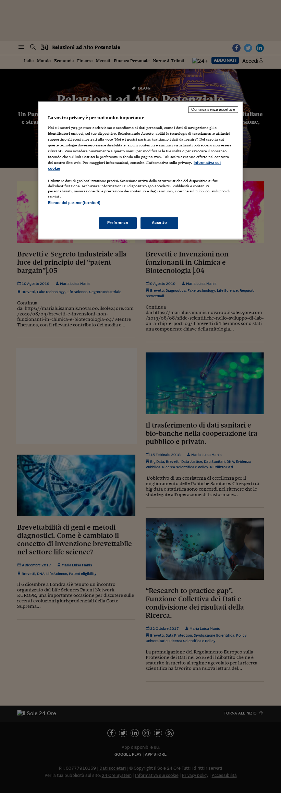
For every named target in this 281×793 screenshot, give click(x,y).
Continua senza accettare (213, 109)
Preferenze (118, 223)
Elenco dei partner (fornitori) (74, 203)
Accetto (159, 223)
